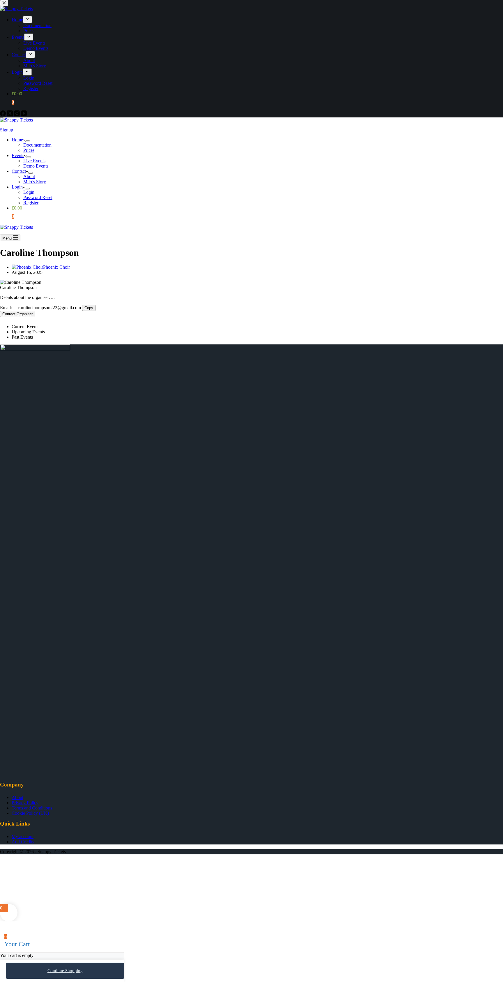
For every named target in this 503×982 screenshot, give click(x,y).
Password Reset (37, 197)
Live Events (34, 160)
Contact (19, 171)
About (29, 176)
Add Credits (23, 841)
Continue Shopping (65, 970)
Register (30, 202)
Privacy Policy (25, 802)
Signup (6, 129)
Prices (28, 150)
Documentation (37, 144)
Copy (88, 308)
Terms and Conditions (32, 807)
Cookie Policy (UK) (30, 813)
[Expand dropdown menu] (27, 141)
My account (22, 836)
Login (17, 186)
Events (18, 155)
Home (17, 139)
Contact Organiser (17, 314)
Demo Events (35, 165)
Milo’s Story (34, 181)
